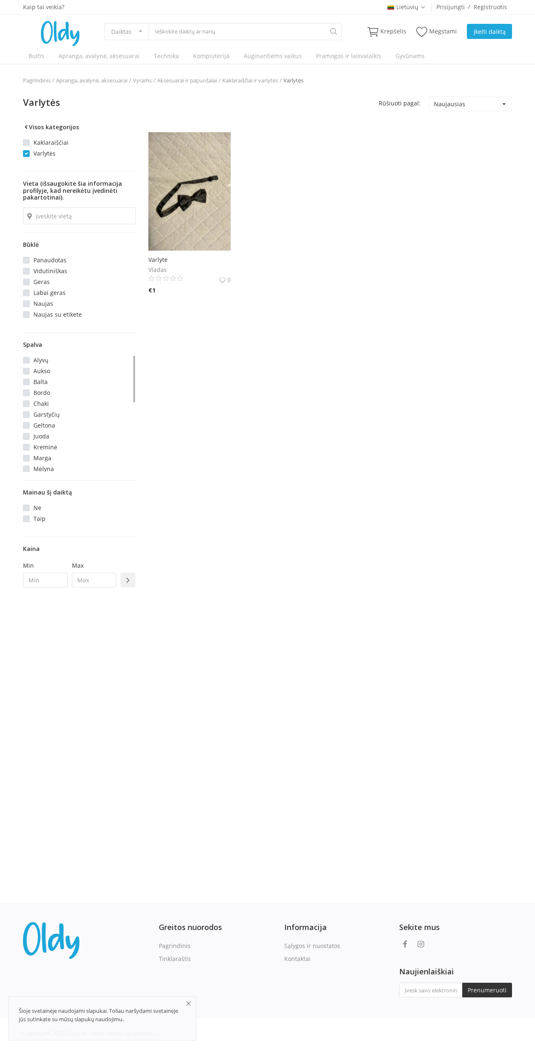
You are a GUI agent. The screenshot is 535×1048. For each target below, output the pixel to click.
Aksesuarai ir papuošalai (187, 80)
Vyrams (142, 80)
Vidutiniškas (50, 271)
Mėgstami (443, 31)
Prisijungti (450, 7)
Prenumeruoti (487, 990)
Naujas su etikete (57, 314)
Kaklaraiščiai (51, 142)
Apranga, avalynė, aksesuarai (99, 56)
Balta (40, 382)
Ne (37, 508)
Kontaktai (297, 959)
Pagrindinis (37, 80)
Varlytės (293, 80)
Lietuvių (407, 7)
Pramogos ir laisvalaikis (348, 56)
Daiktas (121, 32)
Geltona (44, 425)
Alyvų (40, 360)
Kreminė (45, 447)
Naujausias (449, 104)
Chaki (41, 403)
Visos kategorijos (54, 127)
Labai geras (49, 293)
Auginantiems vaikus (273, 56)
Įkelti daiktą (490, 32)
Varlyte (158, 260)
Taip (39, 519)
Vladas (157, 270)
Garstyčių (46, 414)
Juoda (41, 436)
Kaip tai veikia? (43, 7)
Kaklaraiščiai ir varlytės (250, 80)
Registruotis (490, 7)
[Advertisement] (79, 729)
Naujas (43, 303)
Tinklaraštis (175, 959)
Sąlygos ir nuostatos (312, 946)
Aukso (41, 371)
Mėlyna (43, 469)
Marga (42, 458)
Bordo (41, 393)
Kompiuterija (211, 56)
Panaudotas (49, 260)
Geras (41, 282)
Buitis (36, 56)
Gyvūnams (410, 56)
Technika (166, 56)
